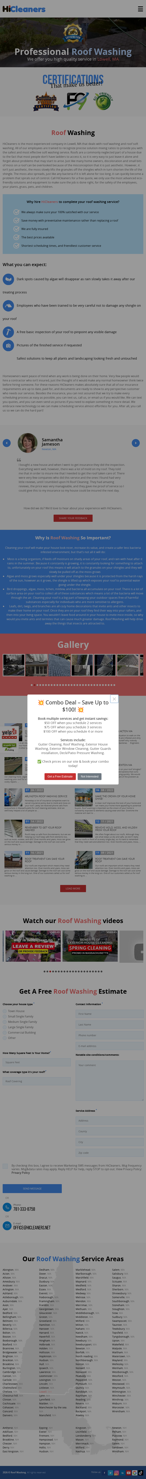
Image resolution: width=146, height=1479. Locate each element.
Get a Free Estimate (60, 776)
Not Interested (89, 776)
